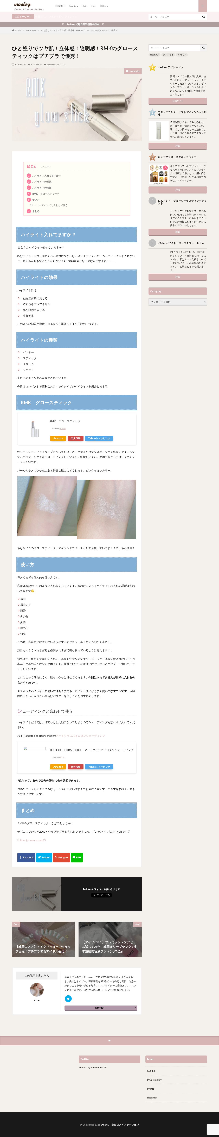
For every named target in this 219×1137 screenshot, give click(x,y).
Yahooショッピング (99, 438)
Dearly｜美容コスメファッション (120, 1124)
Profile (150, 1088)
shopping (152, 1097)
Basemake (31, 30)
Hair (84, 5)
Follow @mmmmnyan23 (31, 840)
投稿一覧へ (100, 1007)
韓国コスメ (41, 16)
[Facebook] (26, 857)
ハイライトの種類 (39, 187)
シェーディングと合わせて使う (49, 205)
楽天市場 (75, 438)
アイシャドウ (56, 16)
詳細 (178, 145)
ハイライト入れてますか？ (44, 175)
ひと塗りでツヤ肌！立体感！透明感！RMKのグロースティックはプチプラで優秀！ (79, 30)
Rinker (63, 429)
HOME (18, 30)
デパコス (61, 64)
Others (104, 5)
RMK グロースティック (43, 193)
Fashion (73, 5)
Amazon (58, 438)
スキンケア (71, 16)
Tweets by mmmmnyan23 (92, 1067)
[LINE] (77, 857)
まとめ (34, 211)
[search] (203, 17)
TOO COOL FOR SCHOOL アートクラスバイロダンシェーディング (91, 749)
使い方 (34, 199)
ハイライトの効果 (39, 181)
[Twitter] (44, 857)
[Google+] (61, 857)
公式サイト (177, 100)
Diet (93, 5)
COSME (59, 5)
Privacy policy (154, 1079)
